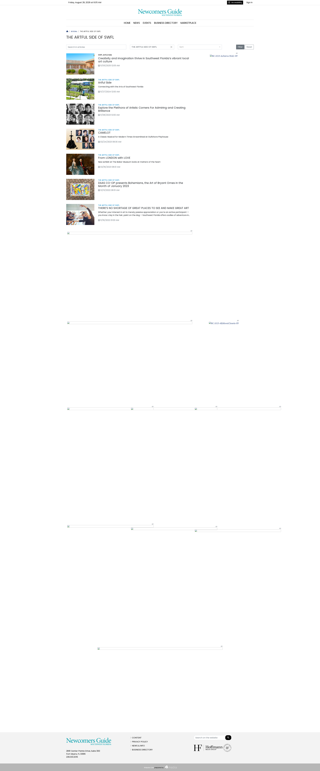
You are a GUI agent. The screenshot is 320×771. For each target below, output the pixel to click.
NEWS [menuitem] (136, 23)
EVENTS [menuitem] (147, 23)
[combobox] (200, 47)
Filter (240, 46)
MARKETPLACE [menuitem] (188, 23)
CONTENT (137, 737)
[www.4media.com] (170, 767)
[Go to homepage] (160, 12)
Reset (249, 46)
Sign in (249, 2)
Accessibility (236, 2)
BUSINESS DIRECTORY (142, 749)
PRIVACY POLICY (140, 741)
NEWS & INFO (138, 745)
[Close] (171, 47)
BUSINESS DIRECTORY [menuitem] (166, 23)
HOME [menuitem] (127, 23)
